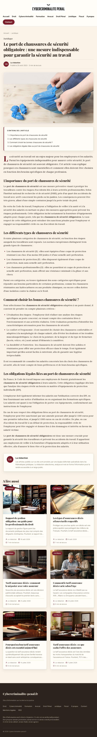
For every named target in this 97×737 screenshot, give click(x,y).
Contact (8, 22)
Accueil (6, 16)
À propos (90, 16)
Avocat (50, 16)
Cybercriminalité (26, 16)
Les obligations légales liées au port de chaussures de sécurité (34, 146)
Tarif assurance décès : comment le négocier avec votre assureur (23, 584)
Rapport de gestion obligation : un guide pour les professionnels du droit (19, 521)
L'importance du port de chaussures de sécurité (28, 135)
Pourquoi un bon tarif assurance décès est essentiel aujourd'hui (23, 646)
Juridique (72, 16)
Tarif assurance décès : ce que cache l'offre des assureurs (68, 646)
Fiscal (81, 16)
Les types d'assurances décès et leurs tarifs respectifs (68, 519)
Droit (14, 16)
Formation (40, 16)
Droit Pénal (61, 16)
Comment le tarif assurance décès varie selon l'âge (67, 584)
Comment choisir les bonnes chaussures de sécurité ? (31, 142)
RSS (20, 710)
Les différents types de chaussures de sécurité (28, 139)
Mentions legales (9, 710)
